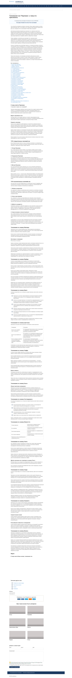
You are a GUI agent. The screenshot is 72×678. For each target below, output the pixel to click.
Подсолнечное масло (17, 584)
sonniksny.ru (19, 2)
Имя (10, 647)
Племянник (16, 588)
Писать (29, 627)
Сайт (33, 647)
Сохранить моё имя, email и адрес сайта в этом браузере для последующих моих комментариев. (26, 665)
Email (22, 647)
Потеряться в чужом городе (19, 583)
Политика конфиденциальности (29, 672)
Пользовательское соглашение (16, 672)
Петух (10, 614)
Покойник (29, 614)
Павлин (15, 586)
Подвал (11, 639)
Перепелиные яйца (13, 627)
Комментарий (11, 650)
